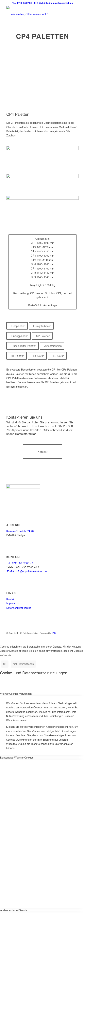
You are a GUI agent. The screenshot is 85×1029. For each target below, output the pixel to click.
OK (5, 663)
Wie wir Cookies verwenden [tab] (16, 693)
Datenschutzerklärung (18, 608)
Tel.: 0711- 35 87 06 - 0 (23, 2)
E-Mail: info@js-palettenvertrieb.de (55, 2)
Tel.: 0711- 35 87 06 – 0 (19, 563)
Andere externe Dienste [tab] (13, 910)
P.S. (54, 632)
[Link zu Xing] (70, 637)
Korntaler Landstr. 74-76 (20, 531)
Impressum (12, 603)
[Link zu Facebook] (64, 637)
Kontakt (10, 599)
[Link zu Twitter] (58, 637)
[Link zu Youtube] (76, 637)
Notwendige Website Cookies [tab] (17, 757)
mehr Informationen (23, 663)
